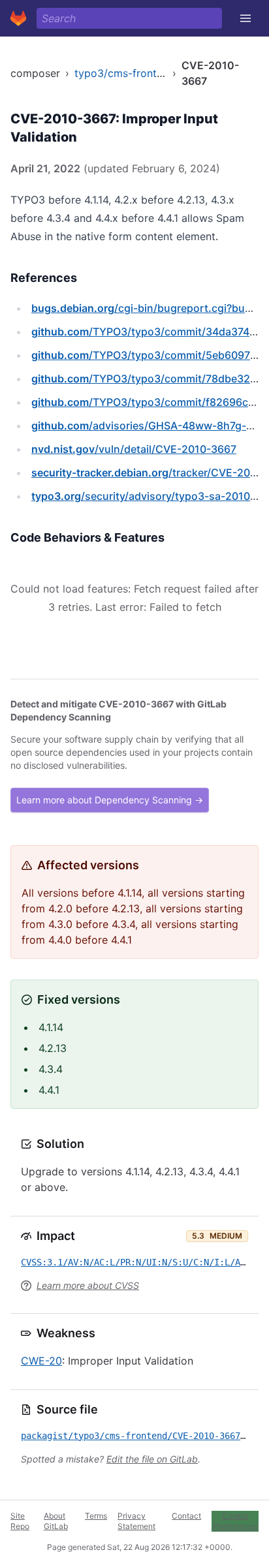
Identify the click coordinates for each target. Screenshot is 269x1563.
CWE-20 (41, 1360)
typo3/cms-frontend (124, 73)
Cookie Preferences (235, 1521)
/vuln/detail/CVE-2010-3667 (133, 449)
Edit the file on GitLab (152, 1458)
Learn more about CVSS (88, 1285)
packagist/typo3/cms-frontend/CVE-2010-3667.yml (141, 1436)
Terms (96, 1516)
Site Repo (19, 1521)
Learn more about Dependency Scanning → (109, 799)
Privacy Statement (136, 1521)
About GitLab (56, 1521)
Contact (186, 1516)
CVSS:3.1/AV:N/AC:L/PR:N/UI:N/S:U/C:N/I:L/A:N (136, 1262)
